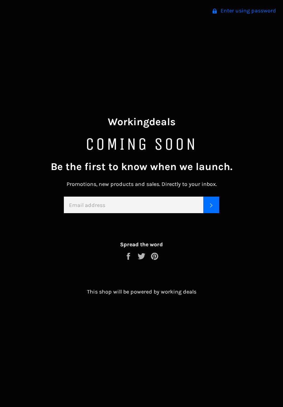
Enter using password (247, 10)
